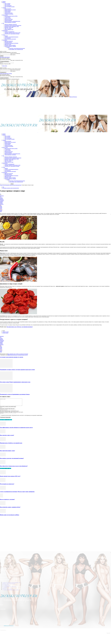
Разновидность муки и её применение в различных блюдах (15, 394)
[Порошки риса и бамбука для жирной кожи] (3, 440)
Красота (3, 2)
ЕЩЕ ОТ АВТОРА (19, 357)
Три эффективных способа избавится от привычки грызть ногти (16, 427)
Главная (3, 1)
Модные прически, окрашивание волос (12, 21)
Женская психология (9, 41)
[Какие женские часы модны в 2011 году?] (3, 473)
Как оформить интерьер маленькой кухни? (8, 577)
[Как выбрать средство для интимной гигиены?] (3, 456)
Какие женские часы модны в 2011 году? (10, 476)
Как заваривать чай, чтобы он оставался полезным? (18, 353)
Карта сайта (4, 65)
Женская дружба (8, 44)
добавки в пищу (5, 331)
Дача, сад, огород (8, 28)
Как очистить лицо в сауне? (7, 435)
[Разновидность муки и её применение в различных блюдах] (6, 392)
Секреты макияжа (8, 20)
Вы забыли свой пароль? (5, 57)
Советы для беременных (9, 31)
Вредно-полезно (8, 8)
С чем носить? (7, 17)
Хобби (8, 47)
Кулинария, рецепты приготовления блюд (13, 25)
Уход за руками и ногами (9, 6)
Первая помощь (8, 10)
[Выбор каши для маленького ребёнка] (3, 512)
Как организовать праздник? (10, 38)
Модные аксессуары (9, 19)
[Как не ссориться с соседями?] (1, 497)
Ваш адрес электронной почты (17, 60)
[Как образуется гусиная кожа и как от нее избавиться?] (2, 463)
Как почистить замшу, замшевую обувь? (10, 507)
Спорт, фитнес (7, 11)
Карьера (6, 35)
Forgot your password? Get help (6, 73)
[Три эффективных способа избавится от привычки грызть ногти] (3, 425)
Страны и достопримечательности (11, 36)
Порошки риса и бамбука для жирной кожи (11, 443)
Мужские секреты (8, 42)
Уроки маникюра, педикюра (10, 22)
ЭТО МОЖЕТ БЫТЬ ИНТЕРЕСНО (7, 357)
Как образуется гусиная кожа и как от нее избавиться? (14, 466)
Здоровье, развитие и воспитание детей (12, 32)
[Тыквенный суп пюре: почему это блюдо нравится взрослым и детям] (6, 367)
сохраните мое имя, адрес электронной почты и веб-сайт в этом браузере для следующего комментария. (21, 415)
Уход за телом (7, 4)
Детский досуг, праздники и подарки (12, 33)
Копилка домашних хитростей (11, 24)
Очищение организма (9, 13)
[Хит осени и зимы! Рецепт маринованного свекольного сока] (6, 379)
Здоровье (4, 7)
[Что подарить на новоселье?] (2, 481)
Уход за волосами (8, 5)
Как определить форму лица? (7, 450)
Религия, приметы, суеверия (10, 46)
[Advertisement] (55, 106)
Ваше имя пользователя (15, 53)
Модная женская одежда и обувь (11, 16)
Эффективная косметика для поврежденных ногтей (17, 354)
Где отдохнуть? (8, 37)
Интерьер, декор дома (9, 27)
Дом (3, 23)
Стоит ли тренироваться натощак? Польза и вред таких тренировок (17, 491)
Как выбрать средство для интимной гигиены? (12, 458)
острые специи (5, 332)
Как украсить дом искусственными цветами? (9, 558)
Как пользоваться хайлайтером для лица (8, 565)
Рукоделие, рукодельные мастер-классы (17, 48)
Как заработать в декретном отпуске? (7, 562)
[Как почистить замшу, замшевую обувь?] (2, 504)
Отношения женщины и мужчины (11, 43)
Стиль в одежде (8, 18)
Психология (4, 39)
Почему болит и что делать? (10, 9)
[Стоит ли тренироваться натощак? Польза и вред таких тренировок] (3, 489)
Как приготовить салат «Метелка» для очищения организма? (20, 326)
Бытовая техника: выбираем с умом (12, 26)
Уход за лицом (7, 3)
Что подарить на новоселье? (7, 484)
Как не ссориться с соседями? (7, 499)
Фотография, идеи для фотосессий (16, 49)
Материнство (5, 30)
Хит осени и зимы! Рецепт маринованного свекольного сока (15, 382)
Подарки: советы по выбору (10, 45)
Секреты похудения (8, 12)
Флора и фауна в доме (9, 29)
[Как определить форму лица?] (2, 448)
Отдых (3, 34)
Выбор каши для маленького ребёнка (9, 514)
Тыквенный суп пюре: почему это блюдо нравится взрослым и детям (17, 369)
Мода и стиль (5, 14)
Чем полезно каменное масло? (6, 570)
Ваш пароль (13, 54)
